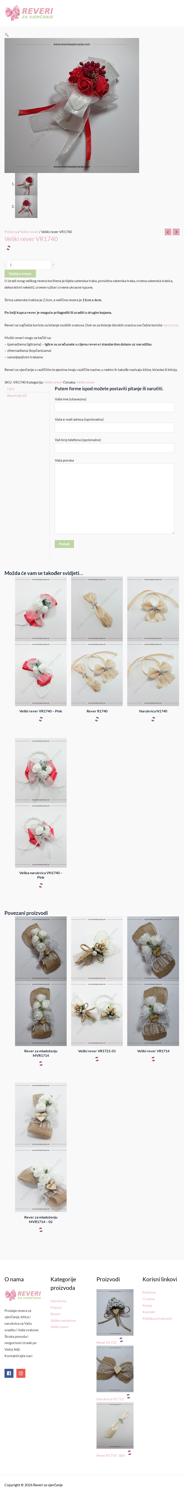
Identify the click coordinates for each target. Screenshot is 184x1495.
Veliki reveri (29, 232)
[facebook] (10, 1373)
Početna (11, 232)
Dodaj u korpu (20, 274)
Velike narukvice (63, 1320)
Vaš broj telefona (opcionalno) (78, 440)
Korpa (147, 1305)
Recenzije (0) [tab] (17, 395)
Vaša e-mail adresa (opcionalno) (79, 419)
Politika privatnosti (157, 1318)
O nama (148, 1299)
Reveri (55, 1314)
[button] (6, 35)
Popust (56, 1307)
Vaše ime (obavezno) (70, 399)
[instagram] (21, 1373)
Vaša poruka (64, 460)
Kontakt (148, 1312)
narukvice (170, 325)
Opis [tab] (11, 389)
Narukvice (58, 1301)
